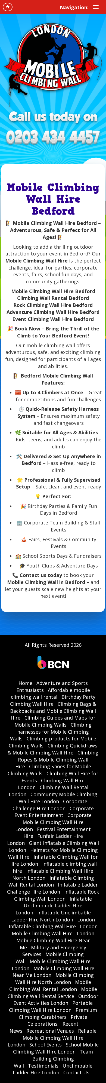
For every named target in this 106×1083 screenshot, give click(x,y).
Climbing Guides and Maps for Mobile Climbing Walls (54, 721)
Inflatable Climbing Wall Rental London (51, 881)
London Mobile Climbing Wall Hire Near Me (55, 940)
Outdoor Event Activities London (55, 999)
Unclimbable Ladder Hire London (52, 1069)
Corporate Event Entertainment (54, 812)
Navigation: (74, 7)
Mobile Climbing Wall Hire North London (54, 978)
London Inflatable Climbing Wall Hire (52, 923)
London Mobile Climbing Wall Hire (55, 930)
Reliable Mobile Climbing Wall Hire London (52, 1038)
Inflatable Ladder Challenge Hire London (52, 888)
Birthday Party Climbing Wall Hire (52, 700)
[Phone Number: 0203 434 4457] (53, 138)
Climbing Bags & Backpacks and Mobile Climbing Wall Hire (53, 711)
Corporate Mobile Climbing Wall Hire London (53, 822)
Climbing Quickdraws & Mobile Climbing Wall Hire (52, 749)
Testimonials (43, 1065)
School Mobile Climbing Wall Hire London (56, 1048)
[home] (8, 7)
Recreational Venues (50, 1031)
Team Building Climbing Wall (53, 1058)
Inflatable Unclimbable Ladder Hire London (53, 905)
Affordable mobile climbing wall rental (50, 693)
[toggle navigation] (96, 7)
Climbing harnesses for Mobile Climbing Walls (51, 731)
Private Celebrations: (57, 1020)
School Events (45, 1044)
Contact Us (76, 1072)
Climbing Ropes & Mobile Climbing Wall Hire (57, 759)
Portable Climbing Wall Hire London (51, 1006)
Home (25, 683)
